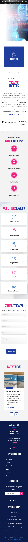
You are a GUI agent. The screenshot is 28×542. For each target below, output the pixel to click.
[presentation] (11, 71)
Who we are (9, 459)
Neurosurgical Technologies (14, 519)
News (7, 469)
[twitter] (13, 500)
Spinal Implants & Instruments (14, 523)
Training (8, 472)
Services (8, 462)
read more (14, 115)
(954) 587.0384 (14, 433)
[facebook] (11, 500)
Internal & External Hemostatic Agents (14, 527)
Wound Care (14, 512)
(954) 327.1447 (14, 431)
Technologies (9, 466)
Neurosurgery (14, 59)
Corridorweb (17, 539)
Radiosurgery (14, 516)
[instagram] (16, 500)
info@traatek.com (14, 449)
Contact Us (14, 32)
